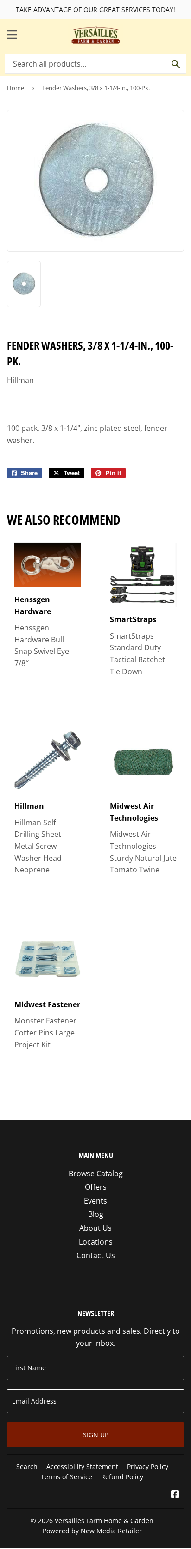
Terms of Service (66, 1476)
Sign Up (95, 1434)
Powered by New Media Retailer (92, 1530)
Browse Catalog (96, 1173)
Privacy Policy (147, 1466)
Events (95, 1201)
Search (27, 1466)
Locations (96, 1242)
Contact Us (95, 1255)
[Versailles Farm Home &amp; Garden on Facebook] (175, 1495)
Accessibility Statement (82, 1466)
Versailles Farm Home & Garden (104, 1520)
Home (15, 88)
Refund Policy (122, 1476)
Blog (95, 1214)
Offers (96, 1187)
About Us (95, 1228)
